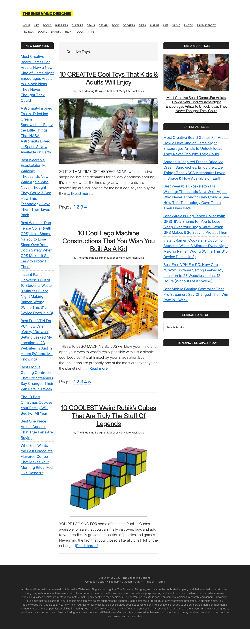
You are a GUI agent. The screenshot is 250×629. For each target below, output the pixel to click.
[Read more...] (82, 193)
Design (102, 581)
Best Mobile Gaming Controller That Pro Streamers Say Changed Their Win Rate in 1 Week (195, 294)
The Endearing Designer (137, 577)
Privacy (149, 581)
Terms (161, 581)
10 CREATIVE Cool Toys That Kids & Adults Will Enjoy (108, 78)
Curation (127, 581)
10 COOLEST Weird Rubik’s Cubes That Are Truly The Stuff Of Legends (108, 415)
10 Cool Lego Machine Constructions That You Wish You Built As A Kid (108, 241)
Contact (90, 581)
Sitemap (114, 581)
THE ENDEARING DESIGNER (47, 14)
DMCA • (140, 581)
